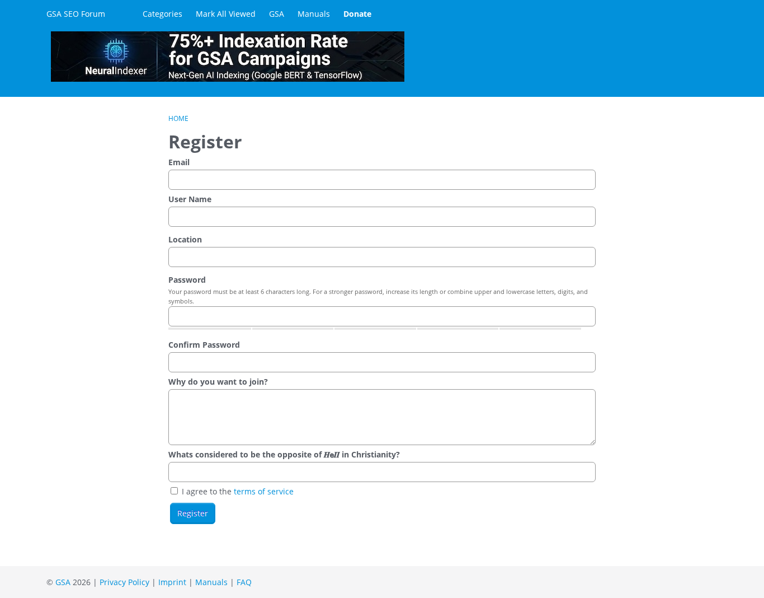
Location (185, 239)
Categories (162, 13)
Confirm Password (204, 344)
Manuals (314, 13)
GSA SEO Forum (75, 13)
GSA (276, 13)
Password (187, 279)
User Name (189, 199)
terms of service (264, 491)
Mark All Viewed (226, 13)
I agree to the (237, 491)
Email (179, 162)
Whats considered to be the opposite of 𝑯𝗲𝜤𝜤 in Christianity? (284, 454)
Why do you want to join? (218, 381)
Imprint (172, 582)
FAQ (244, 582)
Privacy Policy (124, 582)
